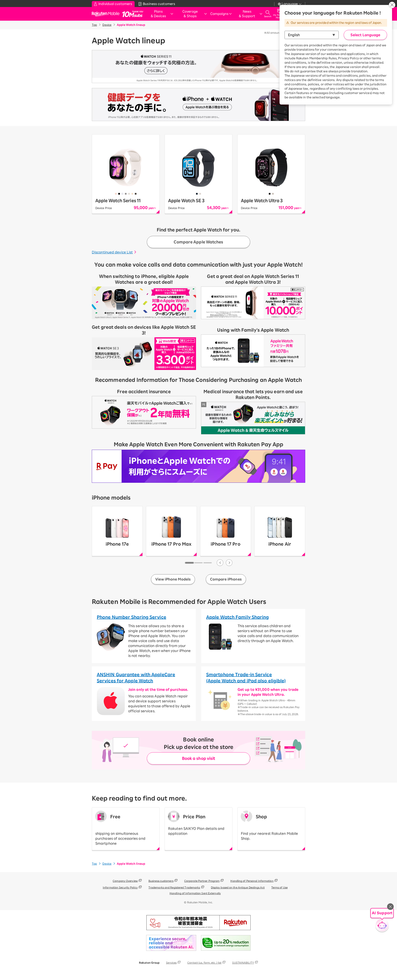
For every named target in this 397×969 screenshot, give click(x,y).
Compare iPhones (226, 579)
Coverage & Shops (190, 14)
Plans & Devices (158, 14)
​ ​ (120, 829)
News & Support (247, 14)
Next (229, 562)
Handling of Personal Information (251, 881)
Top (94, 25)
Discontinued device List (112, 252)
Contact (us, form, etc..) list (204, 962)
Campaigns (219, 13)
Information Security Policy (120, 887)
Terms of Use (279, 887)
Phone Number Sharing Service (131, 617)
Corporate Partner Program (202, 881)
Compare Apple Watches (198, 242)
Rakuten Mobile (107, 14)
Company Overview (125, 881)
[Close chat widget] (390, 906)
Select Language (365, 35)
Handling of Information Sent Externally (195, 893)
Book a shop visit (198, 758)
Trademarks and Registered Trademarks (174, 887)
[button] (382, 921)
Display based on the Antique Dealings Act (238, 887)
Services (171, 962)
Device (106, 25)
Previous (220, 562)
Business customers (160, 881)
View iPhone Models (173, 579)
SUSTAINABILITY (243, 962)
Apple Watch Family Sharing (237, 617)
